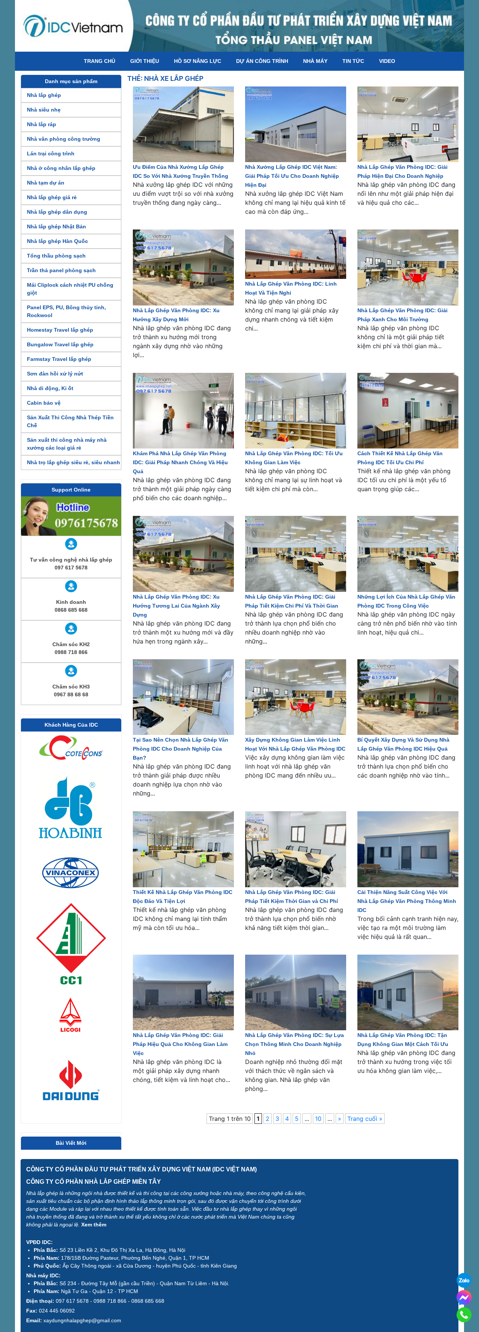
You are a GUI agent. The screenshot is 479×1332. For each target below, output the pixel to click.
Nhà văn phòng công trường (63, 139)
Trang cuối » (364, 1118)
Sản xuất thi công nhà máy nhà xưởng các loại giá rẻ (67, 444)
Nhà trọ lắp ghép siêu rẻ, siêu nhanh (73, 462)
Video (387, 61)
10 (318, 1118)
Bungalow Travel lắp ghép (60, 344)
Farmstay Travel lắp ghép (59, 359)
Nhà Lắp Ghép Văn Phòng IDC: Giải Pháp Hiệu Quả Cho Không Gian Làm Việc (180, 1044)
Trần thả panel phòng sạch (61, 270)
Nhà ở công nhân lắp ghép (61, 168)
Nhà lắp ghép (44, 95)
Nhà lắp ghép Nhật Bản (56, 226)
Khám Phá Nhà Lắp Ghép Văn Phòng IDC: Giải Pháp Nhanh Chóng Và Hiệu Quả (180, 462)
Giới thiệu (144, 61)
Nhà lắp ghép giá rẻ (52, 197)
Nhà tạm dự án (45, 183)
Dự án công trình (262, 61)
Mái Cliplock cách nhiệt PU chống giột (70, 289)
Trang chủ (99, 61)
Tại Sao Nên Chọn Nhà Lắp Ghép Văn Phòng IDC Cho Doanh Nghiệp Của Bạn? (180, 749)
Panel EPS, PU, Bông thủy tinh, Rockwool (66, 311)
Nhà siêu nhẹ (44, 110)
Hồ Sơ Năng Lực (197, 61)
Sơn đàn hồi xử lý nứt (55, 374)
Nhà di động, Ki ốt (50, 388)
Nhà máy (315, 61)
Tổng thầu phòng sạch (56, 256)
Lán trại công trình (50, 153)
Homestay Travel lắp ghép (60, 330)
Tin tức (353, 61)
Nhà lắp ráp (41, 124)
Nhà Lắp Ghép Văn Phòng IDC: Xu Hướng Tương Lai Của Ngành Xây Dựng (176, 606)
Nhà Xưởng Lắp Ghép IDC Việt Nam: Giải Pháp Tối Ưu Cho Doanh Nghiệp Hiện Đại (292, 176)
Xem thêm (93, 1225)
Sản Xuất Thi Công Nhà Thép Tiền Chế (70, 421)
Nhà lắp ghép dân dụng (57, 212)
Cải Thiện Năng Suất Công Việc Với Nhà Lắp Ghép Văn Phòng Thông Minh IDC (406, 901)
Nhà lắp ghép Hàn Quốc (57, 241)
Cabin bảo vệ (44, 403)
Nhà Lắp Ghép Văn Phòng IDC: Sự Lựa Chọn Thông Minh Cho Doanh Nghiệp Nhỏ (294, 1044)
